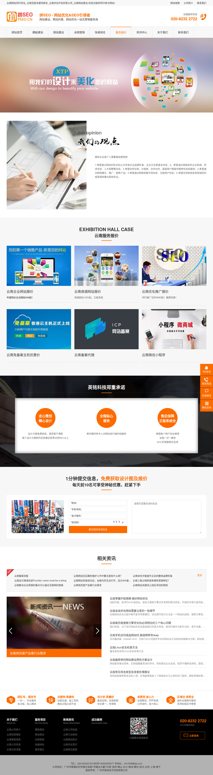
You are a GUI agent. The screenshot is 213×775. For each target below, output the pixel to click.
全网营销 (79, 32)
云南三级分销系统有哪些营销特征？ (151, 580)
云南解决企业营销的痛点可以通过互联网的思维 (38, 585)
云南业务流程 (14, 749)
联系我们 (201, 2)
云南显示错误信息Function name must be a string (40, 580)
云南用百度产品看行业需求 (88, 585)
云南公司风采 (14, 744)
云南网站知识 (70, 739)
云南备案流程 (21, 575)
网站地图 (175, 2)
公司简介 (188, 2)
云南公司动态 (70, 729)
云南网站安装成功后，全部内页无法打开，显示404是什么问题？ (102, 580)
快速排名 (100, 32)
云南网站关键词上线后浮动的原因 (150, 585)
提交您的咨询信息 (98, 529)
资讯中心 (141, 32)
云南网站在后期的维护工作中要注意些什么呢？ (98, 575)
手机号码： (77, 509)
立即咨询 (194, 735)
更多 (199, 575)
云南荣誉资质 (14, 739)
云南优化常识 (70, 744)
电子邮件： (77, 515)
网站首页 (17, 32)
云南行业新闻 (70, 734)
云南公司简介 (14, 729)
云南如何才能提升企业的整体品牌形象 (152, 575)
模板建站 (37, 32)
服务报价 (121, 32)
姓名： (75, 502)
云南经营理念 (14, 734)
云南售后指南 (70, 749)
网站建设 (58, 32)
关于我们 (162, 32)
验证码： (76, 522)
